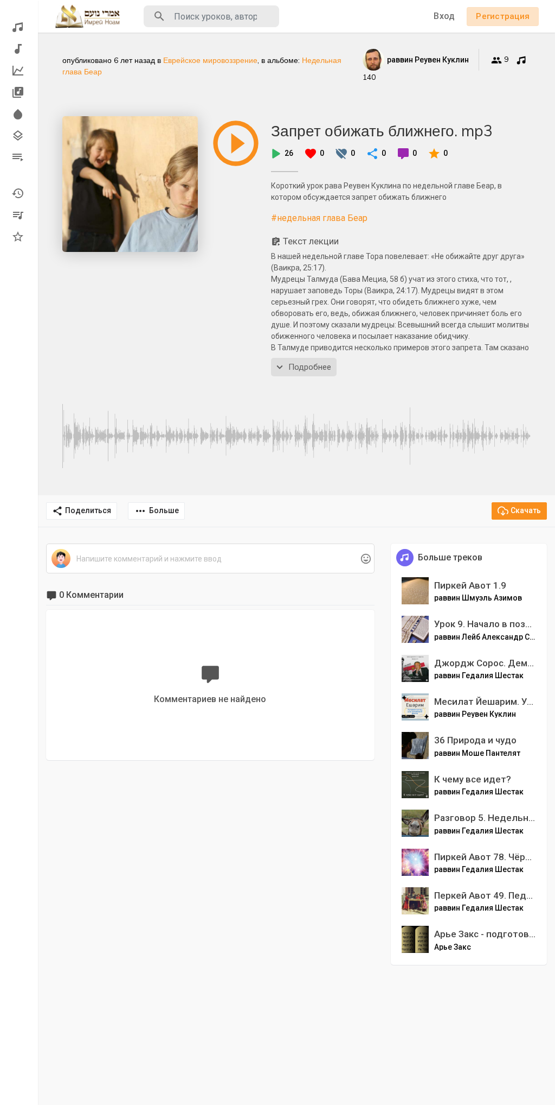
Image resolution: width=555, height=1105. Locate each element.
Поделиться (88, 510)
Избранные (19, 237)
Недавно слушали (19, 193)
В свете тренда (19, 114)
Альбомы (19, 92)
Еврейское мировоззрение (210, 60)
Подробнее (309, 367)
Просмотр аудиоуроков (19, 27)
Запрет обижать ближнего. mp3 (382, 130)
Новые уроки (19, 49)
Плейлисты (19, 157)
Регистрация (503, 16)
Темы (19, 136)
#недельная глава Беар (319, 218)
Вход (444, 16)
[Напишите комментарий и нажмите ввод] (210, 559)
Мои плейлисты (19, 215)
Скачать (526, 510)
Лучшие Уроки (19, 70)
